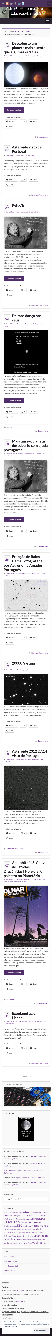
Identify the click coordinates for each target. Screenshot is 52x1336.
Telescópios (10, 456)
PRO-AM (6, 58)
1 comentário (43, 431)
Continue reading (14, 110)
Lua (33, 1229)
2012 (6, 1212)
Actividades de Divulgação (24, 879)
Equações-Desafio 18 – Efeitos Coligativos (29, 1178)
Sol (8, 1243)
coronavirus (38, 1218)
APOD (11, 1212)
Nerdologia (21, 1236)
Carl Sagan (15, 1215)
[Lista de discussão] (19, 3)
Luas (43, 324)
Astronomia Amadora (24, 324)
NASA (37, 1232)
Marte (6, 326)
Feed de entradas (10, 1261)
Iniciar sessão (9, 1257)
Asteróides (20, 155)
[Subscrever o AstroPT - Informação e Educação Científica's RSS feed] (3, 3)
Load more (26, 1077)
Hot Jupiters (29, 56)
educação (13, 1226)
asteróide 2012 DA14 (15, 849)
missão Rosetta (30, 1232)
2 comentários (42, 137)
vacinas (37, 1242)
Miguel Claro (10, 879)
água (44, 1243)
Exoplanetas (21, 56)
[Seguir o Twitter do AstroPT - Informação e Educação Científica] (11, 3)
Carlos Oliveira (10, 56)
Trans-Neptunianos (33, 670)
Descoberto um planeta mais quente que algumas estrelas (24, 47)
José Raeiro (20, 1302)
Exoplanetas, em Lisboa (25, 1015)
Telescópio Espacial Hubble (18, 1243)
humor (19, 1229)
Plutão (20, 1239)
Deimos (9, 427)
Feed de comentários (11, 1266)
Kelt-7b (18, 205)
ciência (37, 1216)
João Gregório (38, 56)
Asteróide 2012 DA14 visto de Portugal (29, 753)
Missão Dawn (21, 1232)
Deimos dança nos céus (26, 317)
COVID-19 (12, 1222)
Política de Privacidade (11, 1326)
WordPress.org (9, 1270)
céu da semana (36, 1222)
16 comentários (42, 1003)
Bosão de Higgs (37, 1212)
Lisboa (16, 881)
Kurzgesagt (27, 1229)
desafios (7, 1226)
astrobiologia (18, 1212)
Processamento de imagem (31, 1239)
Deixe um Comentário (39, 195)
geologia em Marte (10, 1229)
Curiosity (23, 1223)
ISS (22, 1229)
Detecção (20, 453)
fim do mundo (40, 1225)
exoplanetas (27, 1226)
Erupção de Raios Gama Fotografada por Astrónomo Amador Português (23, 563)
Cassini (22, 1216)
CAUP (28, 1216)
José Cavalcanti (10, 1170)
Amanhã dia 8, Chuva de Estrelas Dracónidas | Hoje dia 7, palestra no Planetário (25, 869)
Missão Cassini (10, 1232)
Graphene (20, 1290)
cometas (29, 1219)
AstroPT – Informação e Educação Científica (24, 10)
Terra (30, 1243)
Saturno (42, 1239)
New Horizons (30, 1236)
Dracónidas (11, 999)
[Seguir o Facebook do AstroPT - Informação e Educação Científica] (15, 3)
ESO (19, 1225)
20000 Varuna (23, 663)
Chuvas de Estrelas (39, 879)
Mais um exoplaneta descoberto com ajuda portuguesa (26, 445)
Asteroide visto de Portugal (27, 149)
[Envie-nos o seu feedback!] (23, 3)
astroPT (27, 1212)
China (32, 1216)
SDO (5, 1243)
